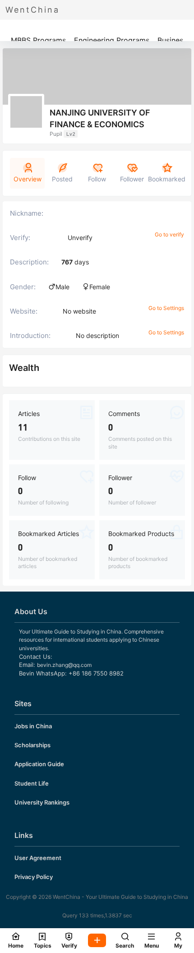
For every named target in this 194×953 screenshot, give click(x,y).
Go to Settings (166, 308)
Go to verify (169, 234)
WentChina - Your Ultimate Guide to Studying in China (119, 896)
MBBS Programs (38, 40)
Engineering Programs (111, 40)
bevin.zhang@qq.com (64, 665)
